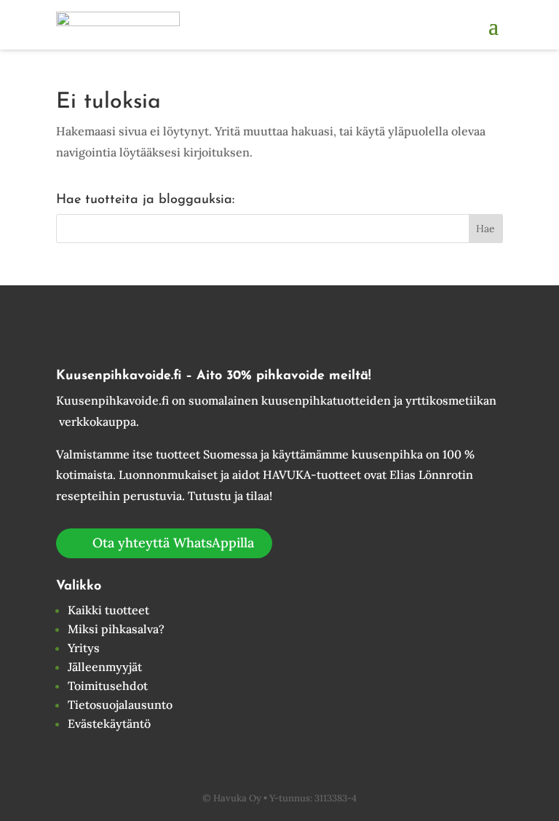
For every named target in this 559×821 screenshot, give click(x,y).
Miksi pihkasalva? (116, 629)
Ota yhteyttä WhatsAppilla (173, 542)
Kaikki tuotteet (108, 610)
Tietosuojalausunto (120, 704)
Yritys (84, 647)
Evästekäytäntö (109, 723)
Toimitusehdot (108, 685)
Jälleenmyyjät (105, 666)
